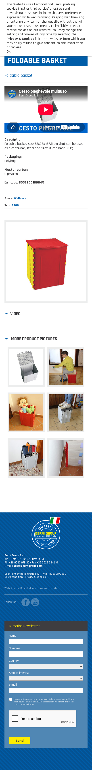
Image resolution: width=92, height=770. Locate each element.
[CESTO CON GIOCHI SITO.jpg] (26, 412)
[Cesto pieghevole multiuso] (46, 261)
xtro (56, 588)
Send (20, 740)
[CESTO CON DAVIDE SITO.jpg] (66, 367)
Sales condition (13, 577)
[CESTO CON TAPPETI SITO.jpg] (26, 458)
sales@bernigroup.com (27, 566)
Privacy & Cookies (35, 577)
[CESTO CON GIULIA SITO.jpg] (66, 412)
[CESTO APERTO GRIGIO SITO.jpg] (26, 367)
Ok (8, 51)
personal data (47, 699)
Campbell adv (28, 588)
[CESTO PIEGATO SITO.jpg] (66, 458)
